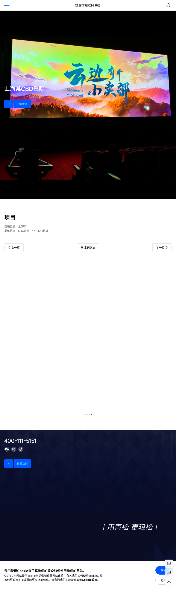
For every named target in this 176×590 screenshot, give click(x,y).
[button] (84, 414)
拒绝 (163, 580)
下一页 (160, 248)
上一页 (15, 248)
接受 (163, 570)
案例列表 (89, 248)
